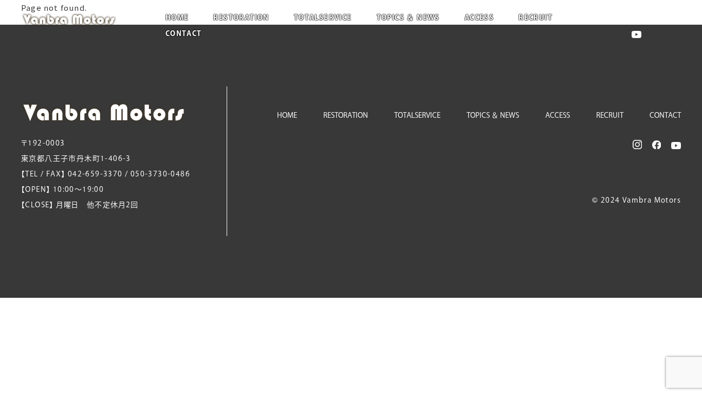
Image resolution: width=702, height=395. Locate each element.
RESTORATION (241, 18)
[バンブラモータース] (80, 19)
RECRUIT (535, 18)
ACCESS (479, 18)
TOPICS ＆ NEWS (408, 18)
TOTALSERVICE (323, 18)
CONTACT (183, 34)
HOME (177, 18)
